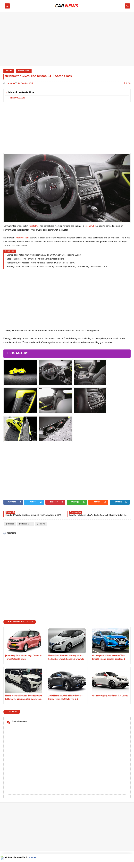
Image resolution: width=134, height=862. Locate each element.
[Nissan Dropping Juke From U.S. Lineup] (110, 681)
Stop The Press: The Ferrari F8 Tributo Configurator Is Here (35, 259)
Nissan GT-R (23, 71)
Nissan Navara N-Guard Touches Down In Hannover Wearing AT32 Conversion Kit (23, 698)
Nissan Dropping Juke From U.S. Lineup (110, 696)
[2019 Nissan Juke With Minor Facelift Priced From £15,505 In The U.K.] (66, 681)
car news (32, 858)
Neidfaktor (34, 226)
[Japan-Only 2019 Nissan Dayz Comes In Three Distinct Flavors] (23, 640)
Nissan (9, 71)
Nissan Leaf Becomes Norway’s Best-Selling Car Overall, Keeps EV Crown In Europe (66, 658)
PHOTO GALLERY (17, 98)
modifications (22, 238)
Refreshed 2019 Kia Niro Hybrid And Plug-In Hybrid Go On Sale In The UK (41, 263)
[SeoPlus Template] (2, 857)
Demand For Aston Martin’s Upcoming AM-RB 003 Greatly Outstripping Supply (44, 255)
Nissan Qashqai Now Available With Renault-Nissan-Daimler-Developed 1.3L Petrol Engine (108, 658)
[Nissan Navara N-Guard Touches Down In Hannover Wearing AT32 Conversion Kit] (23, 681)
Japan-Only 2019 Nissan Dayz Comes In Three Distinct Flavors (23, 658)
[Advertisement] (67, 40)
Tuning (42, 524)
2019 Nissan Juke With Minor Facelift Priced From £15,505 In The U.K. (65, 698)
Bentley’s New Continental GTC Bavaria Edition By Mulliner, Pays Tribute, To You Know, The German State (57, 267)
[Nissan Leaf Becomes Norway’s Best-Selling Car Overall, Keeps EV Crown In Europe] (66, 640)
